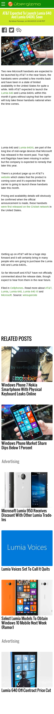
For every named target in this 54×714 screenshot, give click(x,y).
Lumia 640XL (26, 147)
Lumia (4, 291)
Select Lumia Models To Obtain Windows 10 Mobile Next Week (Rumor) (24, 622)
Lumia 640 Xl (30, 291)
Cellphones (16, 288)
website (5, 177)
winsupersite (30, 295)
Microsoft (6, 295)
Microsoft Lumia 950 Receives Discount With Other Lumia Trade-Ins (26, 515)
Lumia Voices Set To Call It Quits (25, 569)
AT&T (48, 288)
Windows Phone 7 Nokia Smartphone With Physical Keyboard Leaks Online (21, 389)
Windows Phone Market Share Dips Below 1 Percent (24, 445)
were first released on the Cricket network (25, 206)
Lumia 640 (7, 93)
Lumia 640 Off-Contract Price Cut (26, 690)
